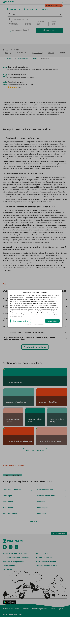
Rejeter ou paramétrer (21, 321)
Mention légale (28, 324)
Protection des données (39, 324)
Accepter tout (52, 321)
